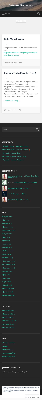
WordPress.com (9, 357)
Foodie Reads (8, 317)
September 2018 (9, 268)
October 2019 (8, 258)
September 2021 (9, 230)
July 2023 (6, 220)
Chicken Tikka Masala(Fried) (20, 73)
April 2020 (7, 254)
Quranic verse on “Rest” (12, 153)
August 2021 (7, 234)
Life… (27, 188)
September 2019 (9, 261)
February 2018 (8, 288)
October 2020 (8, 251)
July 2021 (6, 237)
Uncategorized (8, 328)
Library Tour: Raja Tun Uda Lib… (26, 182)
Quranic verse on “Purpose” (13, 160)
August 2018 (7, 271)
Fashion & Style (9, 314)
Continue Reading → (12, 101)
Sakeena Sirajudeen (21, 5)
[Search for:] (21, 129)
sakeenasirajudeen (15, 176)
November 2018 (9, 265)
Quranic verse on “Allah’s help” (15, 156)
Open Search (38, 14)
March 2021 (7, 247)
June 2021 (6, 241)
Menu (7, 14)
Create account (9, 343)
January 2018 (8, 292)
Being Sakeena (8, 311)
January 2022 (8, 227)
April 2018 (7, 282)
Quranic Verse (8, 324)
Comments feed (9, 353)
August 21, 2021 (11, 63)
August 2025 (7, 217)
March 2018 (7, 285)
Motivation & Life (10, 321)
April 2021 (7, 244)
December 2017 (9, 295)
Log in (5, 346)
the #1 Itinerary (13, 194)
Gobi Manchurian (14, 39)
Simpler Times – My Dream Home (15, 146)
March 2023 (7, 224)
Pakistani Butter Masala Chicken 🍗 (16, 150)
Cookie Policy (7, 391)
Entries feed (7, 350)
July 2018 (6, 275)
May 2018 (6, 278)
